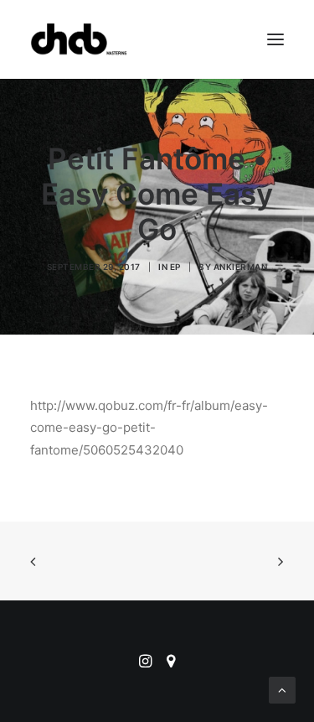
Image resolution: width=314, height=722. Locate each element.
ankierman (241, 267)
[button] (275, 39)
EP (175, 267)
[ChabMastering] (78, 39)
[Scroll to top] (282, 689)
